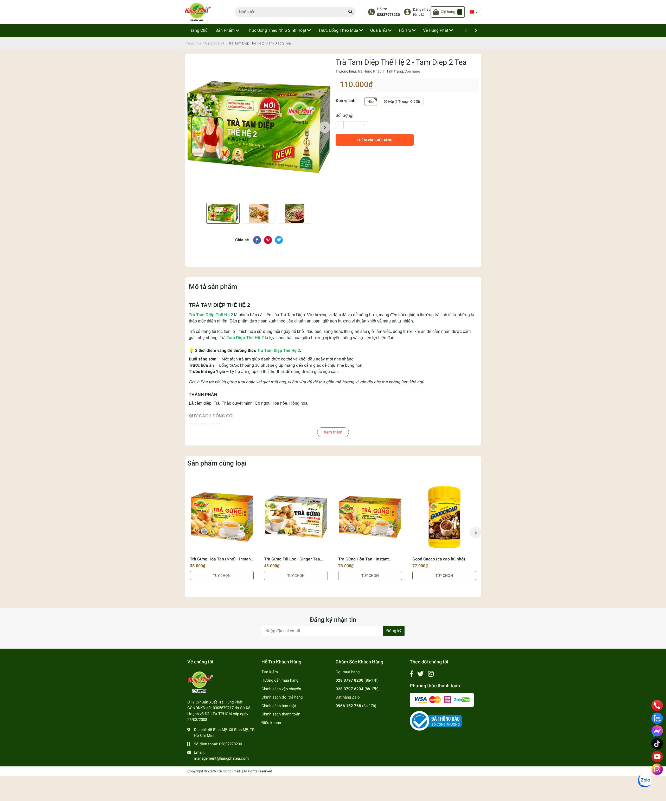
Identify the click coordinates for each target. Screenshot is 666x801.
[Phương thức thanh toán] (442, 699)
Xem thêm (333, 432)
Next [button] (324, 127)
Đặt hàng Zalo (348, 697)
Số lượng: (344, 115)
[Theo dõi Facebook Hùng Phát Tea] (411, 674)
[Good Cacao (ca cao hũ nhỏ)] (444, 516)
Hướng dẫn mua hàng (279, 680)
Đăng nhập (422, 9)
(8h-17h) (357, 680)
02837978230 (388, 14)
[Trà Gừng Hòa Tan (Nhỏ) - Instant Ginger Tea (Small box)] (221, 516)
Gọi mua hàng (348, 672)
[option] (258, 127)
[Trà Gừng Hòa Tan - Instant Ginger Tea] (370, 516)
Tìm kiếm (269, 672)
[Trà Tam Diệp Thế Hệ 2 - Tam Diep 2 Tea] (258, 127)
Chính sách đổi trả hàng (282, 697)
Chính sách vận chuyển (281, 689)
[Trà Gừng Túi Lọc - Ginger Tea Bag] (295, 516)
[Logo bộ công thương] (436, 720)
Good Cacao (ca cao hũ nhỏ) (438, 559)
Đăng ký (418, 14)
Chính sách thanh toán (280, 714)
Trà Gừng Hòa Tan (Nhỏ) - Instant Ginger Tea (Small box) (221, 561)
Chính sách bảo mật (278, 705)
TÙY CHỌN (221, 575)
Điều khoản (271, 722)
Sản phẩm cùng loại (217, 463)
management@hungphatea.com (221, 758)
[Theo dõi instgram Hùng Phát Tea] (431, 674)
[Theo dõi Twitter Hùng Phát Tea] (420, 674)
